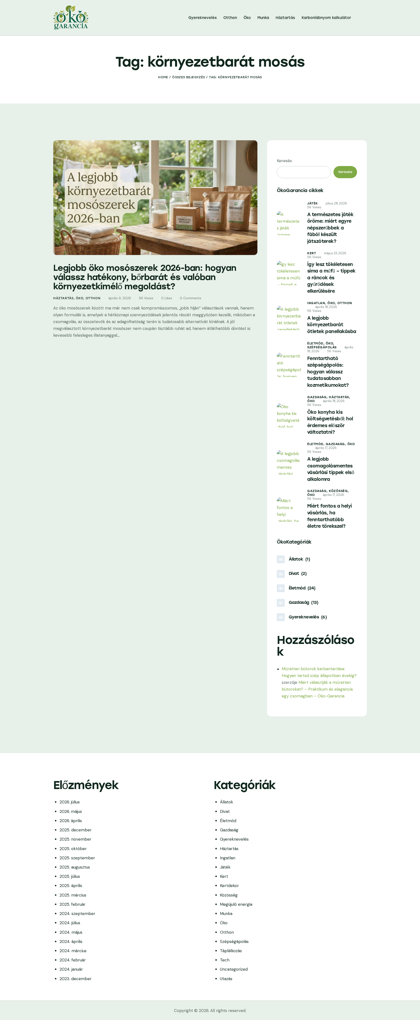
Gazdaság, (318, 397)
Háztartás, (339, 397)
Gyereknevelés (234, 839)
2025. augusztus (75, 867)
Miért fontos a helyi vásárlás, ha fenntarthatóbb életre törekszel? (329, 516)
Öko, (332, 303)
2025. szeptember (77, 858)
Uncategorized (234, 969)
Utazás (226, 978)
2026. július (70, 802)
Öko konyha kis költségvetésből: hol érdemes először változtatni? (330, 422)
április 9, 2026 (119, 298)
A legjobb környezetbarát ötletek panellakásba (331, 324)
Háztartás (63, 298)
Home (163, 77)
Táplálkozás (231, 950)
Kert (311, 253)
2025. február (73, 904)
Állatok (226, 802)
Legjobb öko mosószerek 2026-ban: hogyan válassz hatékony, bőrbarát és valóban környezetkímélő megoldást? (144, 277)
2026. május (71, 811)
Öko (79, 298)
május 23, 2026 (335, 253)
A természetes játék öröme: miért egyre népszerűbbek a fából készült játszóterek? (330, 228)
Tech (224, 960)
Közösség (229, 895)
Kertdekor (229, 885)
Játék (312, 203)
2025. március (73, 895)
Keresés (284, 160)
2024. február (73, 960)
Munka (226, 913)
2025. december (76, 830)
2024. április (71, 941)
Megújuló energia (236, 904)
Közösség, (339, 491)
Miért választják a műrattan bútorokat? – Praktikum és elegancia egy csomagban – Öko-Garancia (317, 689)
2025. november (75, 839)
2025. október (73, 848)
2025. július (70, 876)
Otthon (93, 298)
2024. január (71, 969)
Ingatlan (227, 858)
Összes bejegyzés (188, 77)
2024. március (73, 950)
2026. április (71, 820)
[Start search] (363, 18)
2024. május (71, 932)
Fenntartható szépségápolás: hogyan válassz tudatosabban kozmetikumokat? (328, 372)
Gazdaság (229, 830)
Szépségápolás (322, 347)
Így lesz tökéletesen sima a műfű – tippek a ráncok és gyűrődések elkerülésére (331, 278)
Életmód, (316, 343)
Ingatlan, (317, 303)
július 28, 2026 (336, 203)
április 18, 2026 (326, 307)
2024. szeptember (77, 913)
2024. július (70, 922)
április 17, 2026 (326, 448)
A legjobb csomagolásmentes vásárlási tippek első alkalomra (330, 469)
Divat (225, 811)
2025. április (71, 885)
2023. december (76, 978)
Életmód (228, 820)
